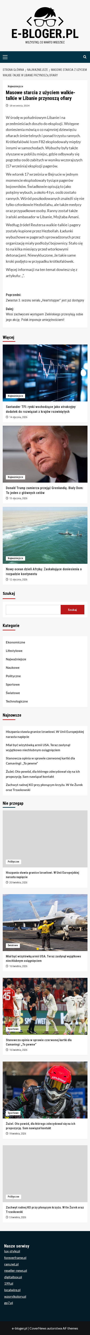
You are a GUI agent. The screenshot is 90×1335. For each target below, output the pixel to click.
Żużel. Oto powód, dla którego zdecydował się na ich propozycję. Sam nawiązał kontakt (43, 774)
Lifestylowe (14, 651)
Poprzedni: (45, 297)
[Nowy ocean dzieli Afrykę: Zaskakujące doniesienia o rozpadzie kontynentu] (45, 535)
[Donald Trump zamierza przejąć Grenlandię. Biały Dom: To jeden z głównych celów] (45, 454)
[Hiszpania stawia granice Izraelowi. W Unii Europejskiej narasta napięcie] (45, 838)
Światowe (13, 693)
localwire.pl (12, 1290)
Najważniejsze (15, 86)
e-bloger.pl (45, 33)
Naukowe (12, 667)
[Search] (84, 57)
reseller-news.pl (15, 1270)
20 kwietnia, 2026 (18, 882)
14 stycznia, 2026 (18, 417)
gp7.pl (8, 1303)
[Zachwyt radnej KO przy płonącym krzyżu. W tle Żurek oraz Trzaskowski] (45, 1173)
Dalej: (44, 314)
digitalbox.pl (13, 1277)
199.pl (8, 1283)
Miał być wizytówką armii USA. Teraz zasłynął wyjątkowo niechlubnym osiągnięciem (38, 747)
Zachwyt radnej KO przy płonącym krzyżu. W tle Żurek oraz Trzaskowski (44, 787)
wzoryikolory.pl (15, 1296)
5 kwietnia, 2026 (17, 1217)
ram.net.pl (11, 1264)
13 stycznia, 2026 (18, 498)
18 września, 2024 (19, 105)
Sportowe (13, 684)
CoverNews (38, 1328)
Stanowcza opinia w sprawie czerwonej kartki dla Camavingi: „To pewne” (40, 760)
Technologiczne (17, 701)
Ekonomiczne (15, 642)
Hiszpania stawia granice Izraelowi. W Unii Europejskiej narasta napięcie (45, 734)
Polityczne (13, 676)
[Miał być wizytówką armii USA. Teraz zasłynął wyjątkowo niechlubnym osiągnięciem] (45, 922)
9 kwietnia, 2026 (17, 1133)
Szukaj (9, 593)
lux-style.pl (12, 1251)
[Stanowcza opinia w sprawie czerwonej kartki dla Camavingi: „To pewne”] (45, 1006)
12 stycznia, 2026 (18, 579)
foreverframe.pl (15, 1258)
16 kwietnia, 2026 (18, 966)
